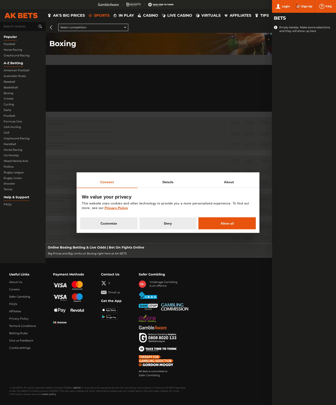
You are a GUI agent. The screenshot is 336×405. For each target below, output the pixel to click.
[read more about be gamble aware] (153, 327)
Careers (14, 289)
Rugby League (14, 172)
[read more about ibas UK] (148, 295)
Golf (6, 132)
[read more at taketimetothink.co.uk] (158, 349)
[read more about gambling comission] (174, 307)
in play (126, 15)
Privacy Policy (19, 318)
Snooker (9, 183)
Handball (10, 144)
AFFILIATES (240, 15)
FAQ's (8, 204)
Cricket (8, 98)
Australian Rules (15, 76)
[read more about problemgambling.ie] (147, 318)
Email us (114, 292)
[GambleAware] (108, 4)
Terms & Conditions (22, 326)
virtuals (211, 15)
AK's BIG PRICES (69, 15)
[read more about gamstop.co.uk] (148, 306)
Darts (7, 110)
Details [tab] (168, 182)
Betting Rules (18, 333)
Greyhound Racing (16, 55)
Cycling (9, 104)
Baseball (9, 81)
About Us (15, 282)
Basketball (11, 87)
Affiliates (15, 311)
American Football (16, 70)
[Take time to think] (161, 4)
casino (150, 15)
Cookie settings (19, 348)
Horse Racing (13, 49)
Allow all (227, 223)
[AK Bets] (21, 15)
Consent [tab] (107, 182)
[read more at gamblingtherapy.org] (157, 360)
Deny (168, 223)
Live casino (179, 15)
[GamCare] (133, 4)
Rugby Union (13, 178)
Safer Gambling (19, 296)
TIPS (264, 15)
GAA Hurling (12, 127)
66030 (77, 388)
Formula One (13, 121)
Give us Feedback (21, 340)
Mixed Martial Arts (16, 161)
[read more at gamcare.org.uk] (158, 338)
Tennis (8, 189)
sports (101, 15)
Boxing (8, 93)
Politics (9, 166)
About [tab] (229, 182)
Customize (109, 223)
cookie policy (48, 394)
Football (9, 44)
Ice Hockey (11, 155)
